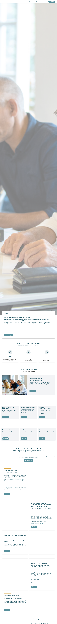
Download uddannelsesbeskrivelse (11, 484)
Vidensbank (41, 1)
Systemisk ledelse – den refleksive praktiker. (13, 490)
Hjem (5, 313)
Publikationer (36, 1)
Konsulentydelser (22, 1)
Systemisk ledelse (29, 1)
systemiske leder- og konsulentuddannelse (17, 479)
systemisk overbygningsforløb (44, 513)
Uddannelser (16, 1)
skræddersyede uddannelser (10, 543)
